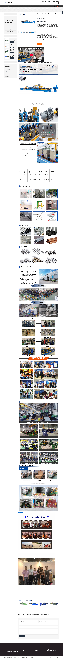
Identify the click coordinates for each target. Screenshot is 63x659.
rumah (11, 9)
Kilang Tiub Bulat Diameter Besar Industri (12, 45)
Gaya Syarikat (37, 649)
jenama (38, 17)
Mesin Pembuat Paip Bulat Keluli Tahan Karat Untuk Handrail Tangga (13, 55)
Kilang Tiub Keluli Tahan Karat (22, 9)
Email (39, 44)
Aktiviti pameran (21, 552)
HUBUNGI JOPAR (39, 6)
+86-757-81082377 (7, 76)
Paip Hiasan (29, 9)
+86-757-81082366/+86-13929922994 (54, 1)
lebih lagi (12, 42)
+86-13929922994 (7, 69)
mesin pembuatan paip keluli (45, 614)
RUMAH (6, 6)
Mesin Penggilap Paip (8, 27)
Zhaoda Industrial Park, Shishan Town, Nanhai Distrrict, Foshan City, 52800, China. (13, 648)
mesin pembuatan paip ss (36, 614)
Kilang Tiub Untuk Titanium (51, 649)
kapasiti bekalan (39, 21)
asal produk (39, 18)
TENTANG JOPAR (49, 6)
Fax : (4, 652)
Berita (23, 649)
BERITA (17, 6)
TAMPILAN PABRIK (28, 6)
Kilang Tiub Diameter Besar (9, 22)
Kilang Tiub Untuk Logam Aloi (9, 20)
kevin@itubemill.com (45, 1)
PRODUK (11, 6)
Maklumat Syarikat (37, 647)
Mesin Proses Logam (8, 29)
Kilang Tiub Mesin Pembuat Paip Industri (12, 50)
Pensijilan (36, 650)
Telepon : (5, 651)
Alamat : (5, 647)
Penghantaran (25, 647)
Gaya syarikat (20, 512)
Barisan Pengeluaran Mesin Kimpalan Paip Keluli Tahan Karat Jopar (13, 39)
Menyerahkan (22, 636)
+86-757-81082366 (7, 66)
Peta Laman (24, 650)
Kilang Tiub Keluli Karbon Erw (9, 24)
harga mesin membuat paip (27, 614)
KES (22, 6)
